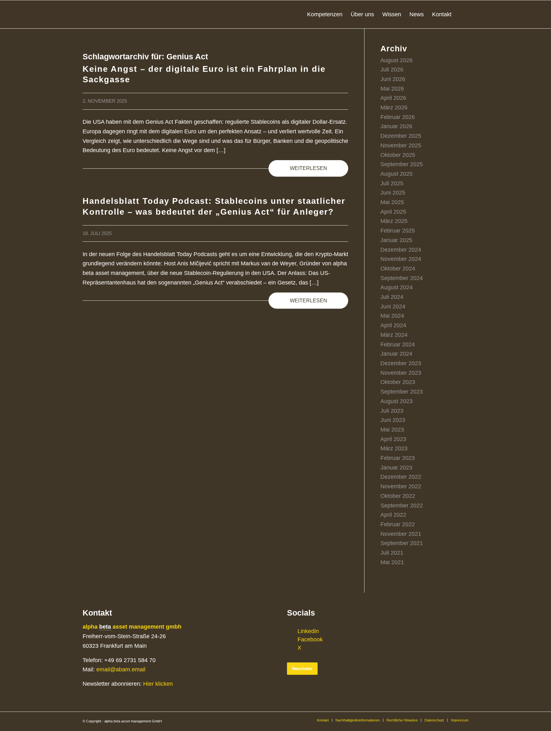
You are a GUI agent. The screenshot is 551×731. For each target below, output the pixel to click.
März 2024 (394, 335)
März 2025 (394, 221)
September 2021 (401, 543)
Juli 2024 (391, 297)
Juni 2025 (392, 192)
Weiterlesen (308, 168)
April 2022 (393, 515)
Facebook (310, 639)
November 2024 (400, 259)
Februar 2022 (397, 524)
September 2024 (401, 278)
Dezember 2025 (400, 136)
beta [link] (105, 627)
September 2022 (401, 505)
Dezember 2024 (400, 250)
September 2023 (401, 391)
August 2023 (396, 401)
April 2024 (393, 325)
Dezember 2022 (400, 477)
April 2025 (393, 212)
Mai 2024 (392, 316)
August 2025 (396, 174)
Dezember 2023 (400, 363)
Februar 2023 (397, 458)
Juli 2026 (391, 69)
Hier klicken (158, 684)
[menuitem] (325, 14)
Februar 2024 (397, 344)
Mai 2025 (392, 202)
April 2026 (393, 98)
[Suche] (462, 14)
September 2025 (401, 164)
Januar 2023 (396, 467)
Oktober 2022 (397, 496)
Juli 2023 (391, 411)
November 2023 (400, 373)
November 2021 (400, 534)
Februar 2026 (397, 117)
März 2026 (394, 107)
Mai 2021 (392, 562)
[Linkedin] (292, 631)
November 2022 (400, 486)
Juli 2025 (391, 183)
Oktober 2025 (397, 155)
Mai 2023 (392, 429)
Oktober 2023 (397, 382)
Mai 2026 (392, 88)
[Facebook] (292, 639)
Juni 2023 (392, 420)
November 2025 (400, 145)
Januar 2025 (396, 240)
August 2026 (396, 60)
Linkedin (308, 631)
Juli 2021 (391, 553)
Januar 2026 (396, 126)
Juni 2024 (392, 306)
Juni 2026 (392, 79)
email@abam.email (120, 669)
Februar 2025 (397, 230)
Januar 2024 (396, 354)
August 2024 (396, 287)
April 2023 (393, 439)
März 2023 (394, 448)
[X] (292, 648)
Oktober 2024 (397, 268)
